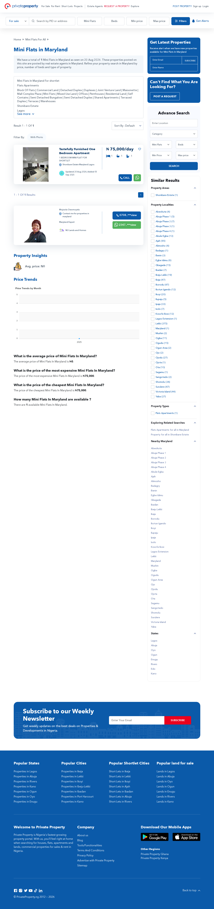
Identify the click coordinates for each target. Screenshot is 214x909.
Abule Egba (157, 472)
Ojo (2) (159, 352)
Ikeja (153, 514)
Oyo (153, 650)
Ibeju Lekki (156, 509)
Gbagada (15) (163, 265)
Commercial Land (47, 90)
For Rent (55, 6)
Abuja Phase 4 (158, 467)
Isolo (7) (160, 309)
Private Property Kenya (154, 858)
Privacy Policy (85, 855)
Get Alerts (202, 21)
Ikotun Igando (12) (166, 289)
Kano (153, 674)
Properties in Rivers (25, 781)
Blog (80, 840)
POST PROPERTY (182, 6)
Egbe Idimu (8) (163, 260)
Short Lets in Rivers (120, 802)
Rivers (154, 664)
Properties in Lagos (25, 771)
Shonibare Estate (27, 106)
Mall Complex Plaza (29, 94)
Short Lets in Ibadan (121, 791)
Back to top (190, 890)
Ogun (154, 655)
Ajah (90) (160, 241)
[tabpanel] (35, 164)
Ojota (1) (161, 362)
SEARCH (174, 166)
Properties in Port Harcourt (77, 796)
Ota (153, 599)
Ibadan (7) (161, 270)
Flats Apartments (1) (167, 413)
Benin (154, 491)
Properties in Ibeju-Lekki (75, 786)
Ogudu (155, 575)
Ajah (153, 476)
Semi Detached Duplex (78, 97)
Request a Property (117, 6)
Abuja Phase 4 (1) (165, 231)
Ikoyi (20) (161, 294)
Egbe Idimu (157, 495)
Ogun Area (157, 580)
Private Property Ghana (155, 854)
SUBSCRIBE (190, 60)
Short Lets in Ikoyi (119, 781)
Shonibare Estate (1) (167, 195)
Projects (78, 6)
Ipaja (153, 538)
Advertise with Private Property (95, 860)
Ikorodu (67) (162, 284)
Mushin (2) (161, 333)
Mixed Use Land (67, 94)
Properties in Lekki (72, 776)
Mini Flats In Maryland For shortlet (38, 81)
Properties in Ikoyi (72, 781)
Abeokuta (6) (163, 211)
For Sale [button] (45, 6)
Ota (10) (160, 367)
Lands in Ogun (165, 786)
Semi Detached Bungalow (46, 97)
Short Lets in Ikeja (119, 771)
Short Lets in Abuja (120, 796)
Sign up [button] (197, 6)
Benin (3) (160, 255)
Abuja (154, 645)
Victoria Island (158, 622)
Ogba (154, 570)
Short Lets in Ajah (119, 786)
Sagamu (155, 603)
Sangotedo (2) (164, 377)
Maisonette (130, 90)
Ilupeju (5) (161, 299)
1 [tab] (35, 178)
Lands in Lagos (166, 771)
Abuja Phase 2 (158, 458)
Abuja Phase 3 (158, 462)
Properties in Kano (25, 786)
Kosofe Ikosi (157, 547)
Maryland (156, 561)
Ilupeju (154, 533)
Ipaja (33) (161, 304)
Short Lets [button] (67, 6)
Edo (153, 669)
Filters (182, 21)
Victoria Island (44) (166, 391)
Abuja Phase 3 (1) (165, 226)
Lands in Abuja (166, 776)
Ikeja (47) (160, 279)
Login (206, 6)
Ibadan (154, 505)
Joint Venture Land (109, 90)
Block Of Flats (26, 90)
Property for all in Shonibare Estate (170, 435)
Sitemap (82, 865)
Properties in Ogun (25, 791)
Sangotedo (157, 608)
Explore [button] (135, 6)
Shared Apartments (106, 97)
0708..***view (128, 215)
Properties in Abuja (25, 776)
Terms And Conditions (90, 850)
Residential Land (116, 94)
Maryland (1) (162, 328)
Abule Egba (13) (164, 236)
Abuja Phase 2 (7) (165, 221)
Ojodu (154, 589)
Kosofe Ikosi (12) (165, 313)
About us (82, 835)
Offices (83, 94)
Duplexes (89, 90)
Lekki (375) (161, 323)
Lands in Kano (165, 802)
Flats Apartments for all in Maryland (170, 430)
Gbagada (156, 500)
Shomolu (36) (163, 382)
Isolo (153, 542)
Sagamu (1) (162, 372)
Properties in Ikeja (72, 771)
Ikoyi (153, 528)
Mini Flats (49, 94)
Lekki (153, 556)
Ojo (153, 584)
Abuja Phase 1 (158, 453)
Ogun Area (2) (163, 348)
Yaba (153, 627)
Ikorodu (155, 519)
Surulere (155, 617)
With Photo (36, 137)
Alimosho (156, 481)
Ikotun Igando (158, 523)
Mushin (154, 566)
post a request (164, 96)
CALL (126, 178)
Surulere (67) (163, 386)
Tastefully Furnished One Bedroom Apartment (77, 151)
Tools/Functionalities (89, 845)
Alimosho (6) (162, 245)
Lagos (21, 111)
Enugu (154, 659)
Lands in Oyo (165, 781)
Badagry (155, 486)
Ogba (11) (161, 338)
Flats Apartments (28, 85)
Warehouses (48, 101)
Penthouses (97, 94)
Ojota (154, 594)
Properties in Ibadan (73, 791)
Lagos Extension (160, 552)
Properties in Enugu (25, 802)
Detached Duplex (71, 90)
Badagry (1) (162, 250)
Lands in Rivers (166, 796)
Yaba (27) (161, 396)
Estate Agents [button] (95, 6)
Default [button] (130, 126)
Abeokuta (156, 448)
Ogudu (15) (162, 343)
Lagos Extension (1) (166, 318)
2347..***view (127, 225)
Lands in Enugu (166, 791)
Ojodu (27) (162, 357)
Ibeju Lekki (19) (164, 275)
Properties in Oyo (24, 796)
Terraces (33, 101)
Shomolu (155, 613)
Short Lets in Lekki (120, 776)
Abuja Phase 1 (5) (165, 216)
